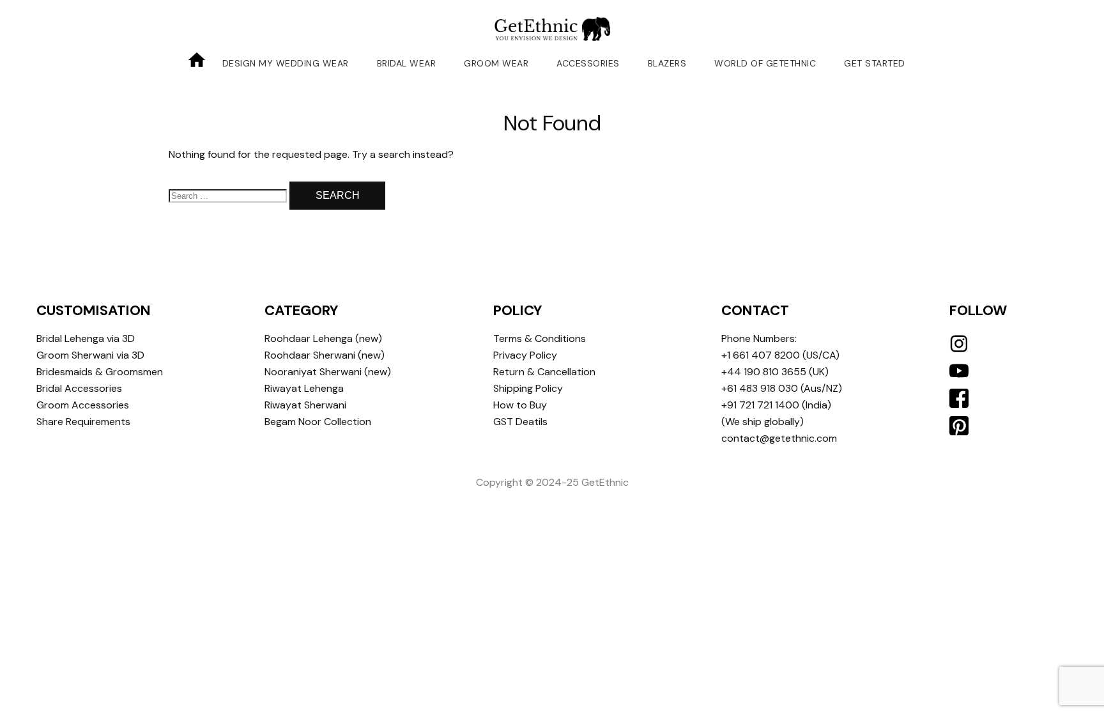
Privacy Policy (525, 355)
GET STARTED (874, 63)
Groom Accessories (82, 405)
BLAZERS (667, 63)
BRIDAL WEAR (406, 63)
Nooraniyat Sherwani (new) (327, 371)
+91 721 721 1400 (760, 405)
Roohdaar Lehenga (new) (323, 338)
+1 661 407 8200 (760, 355)
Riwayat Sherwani (305, 405)
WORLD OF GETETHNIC (765, 63)
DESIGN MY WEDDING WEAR (285, 63)
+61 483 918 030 (759, 388)
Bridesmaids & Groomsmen (99, 371)
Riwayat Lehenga (304, 388)
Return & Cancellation (544, 371)
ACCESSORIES (588, 63)
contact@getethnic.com (779, 438)
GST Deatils (520, 421)
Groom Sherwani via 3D (90, 355)
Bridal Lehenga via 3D (85, 338)
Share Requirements (83, 421)
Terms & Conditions (539, 338)
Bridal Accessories (79, 388)
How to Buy (520, 405)
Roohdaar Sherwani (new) (324, 355)
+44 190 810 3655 (763, 371)
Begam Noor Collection (317, 421)
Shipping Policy (528, 388)
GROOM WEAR (496, 63)
